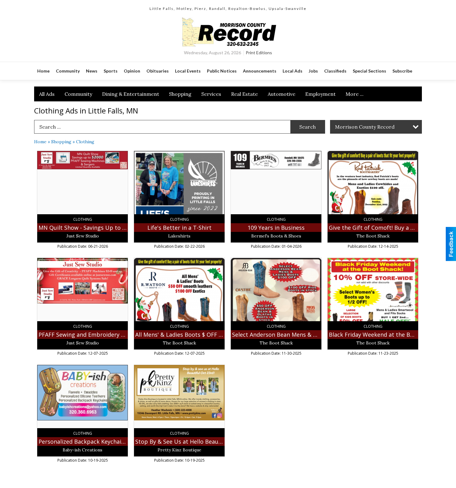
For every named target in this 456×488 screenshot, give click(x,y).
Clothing (85, 141)
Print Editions (259, 52)
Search (307, 127)
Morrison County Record (365, 127)
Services (211, 94)
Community (78, 94)
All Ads (47, 94)
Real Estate (244, 94)
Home (40, 141)
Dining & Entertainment (130, 94)
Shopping (180, 94)
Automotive (281, 94)
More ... (355, 94)
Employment (320, 94)
